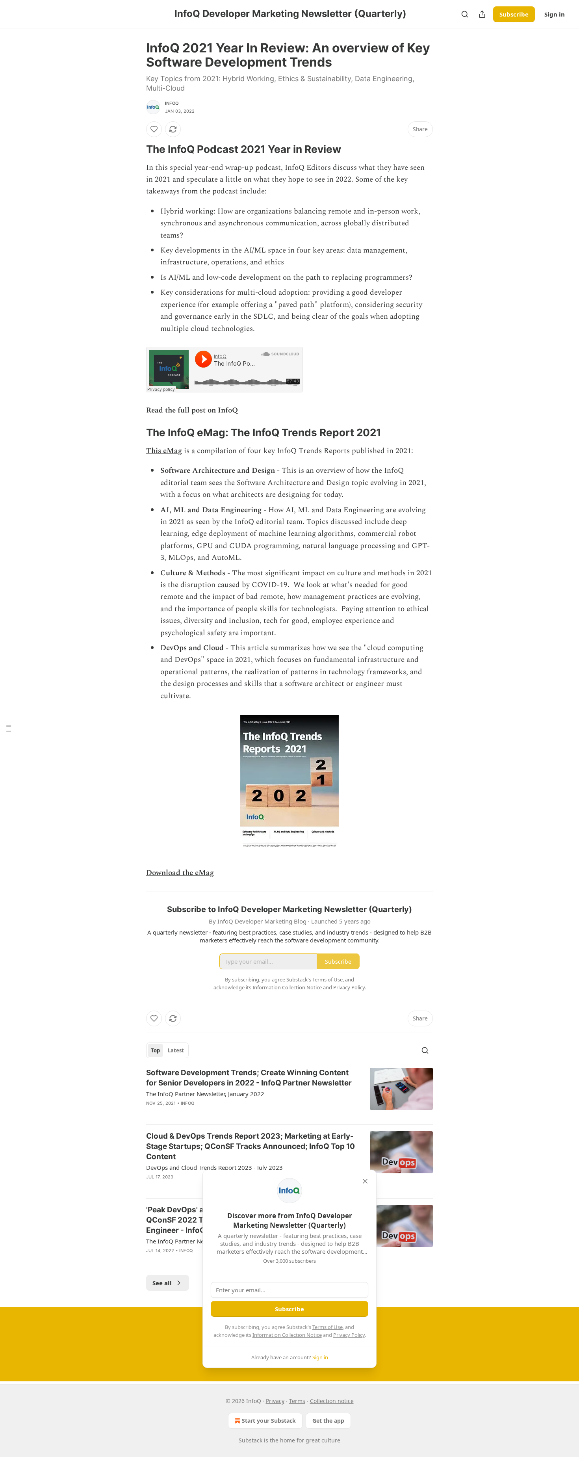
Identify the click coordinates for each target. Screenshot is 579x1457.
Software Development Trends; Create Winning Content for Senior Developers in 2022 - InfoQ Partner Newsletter (249, 1077)
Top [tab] (155, 1050)
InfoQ (171, 103)
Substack (250, 1440)
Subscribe (514, 14)
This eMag (164, 451)
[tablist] (167, 1050)
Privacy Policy (349, 1334)
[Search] (465, 14)
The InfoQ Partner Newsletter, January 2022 (205, 1094)
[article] (289, 1093)
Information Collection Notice (287, 1334)
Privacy (275, 1401)
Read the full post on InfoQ (192, 410)
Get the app (328, 1420)
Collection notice (332, 1401)
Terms (297, 1401)
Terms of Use (327, 1327)
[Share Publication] (482, 14)
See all (162, 1283)
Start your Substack (269, 1420)
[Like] (154, 129)
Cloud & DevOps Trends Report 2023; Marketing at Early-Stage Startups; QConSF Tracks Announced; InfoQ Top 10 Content (250, 1146)
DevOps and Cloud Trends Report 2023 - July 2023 (214, 1167)
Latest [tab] (176, 1050)
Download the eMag (180, 873)
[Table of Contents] (8, 728)
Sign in (554, 14)
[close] (365, 1181)
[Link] (135, 149)
